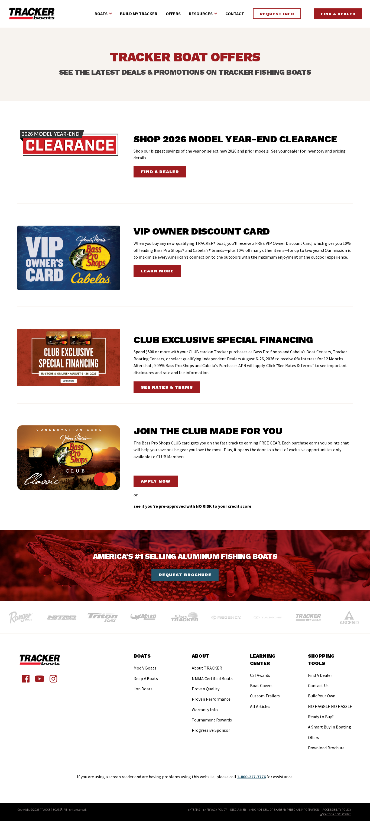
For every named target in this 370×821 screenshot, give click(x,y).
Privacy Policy (216, 810)
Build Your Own (321, 695)
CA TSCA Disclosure (337, 814)
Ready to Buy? (321, 716)
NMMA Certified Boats (212, 678)
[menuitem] (146, 673)
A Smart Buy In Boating (329, 727)
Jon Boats (143, 688)
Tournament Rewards (212, 720)
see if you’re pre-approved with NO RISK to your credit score (192, 506)
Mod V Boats (145, 668)
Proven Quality (205, 688)
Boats (101, 13)
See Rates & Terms (167, 387)
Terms (195, 810)
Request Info (277, 14)
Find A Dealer (338, 14)
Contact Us (318, 685)
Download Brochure (326, 747)
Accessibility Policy (337, 810)
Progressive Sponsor (211, 730)
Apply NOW (155, 481)
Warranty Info (205, 709)
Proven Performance (211, 699)
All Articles (260, 706)
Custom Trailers (265, 695)
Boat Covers (261, 685)
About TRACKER (207, 668)
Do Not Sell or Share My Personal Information (286, 810)
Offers (173, 13)
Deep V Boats (146, 678)
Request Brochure (185, 574)
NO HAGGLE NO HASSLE (330, 706)
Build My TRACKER (138, 13)
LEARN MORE (157, 270)
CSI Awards (260, 675)
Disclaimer (238, 810)
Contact (234, 13)
